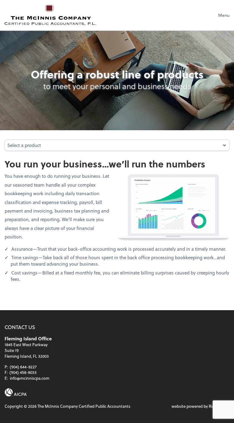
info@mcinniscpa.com (29, 378)
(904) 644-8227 (23, 367)
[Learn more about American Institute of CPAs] (16, 392)
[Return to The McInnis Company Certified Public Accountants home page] (50, 15)
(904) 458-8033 (23, 372)
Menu (223, 15)
